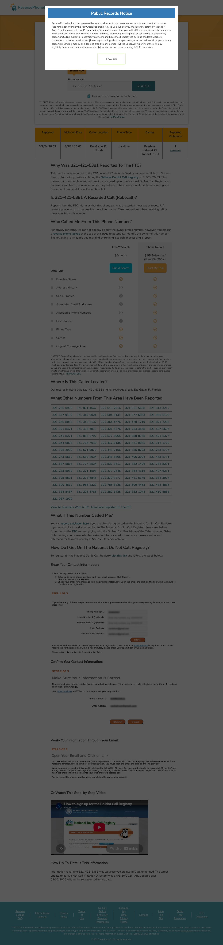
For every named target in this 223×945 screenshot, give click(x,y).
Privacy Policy (90, 30)
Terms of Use (106, 30)
